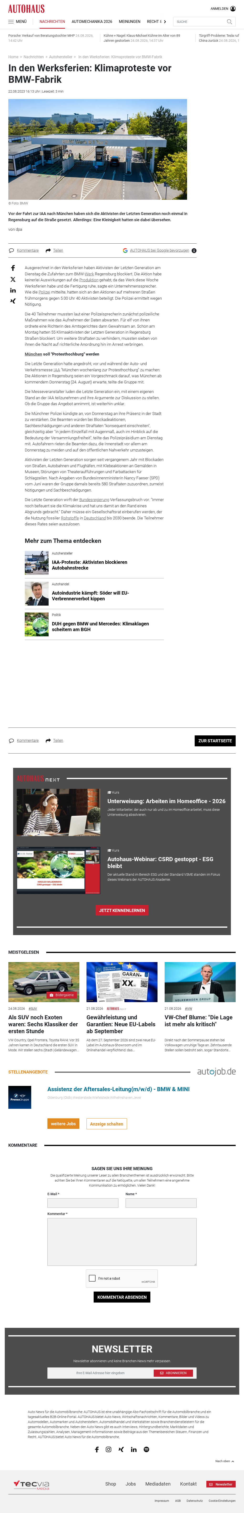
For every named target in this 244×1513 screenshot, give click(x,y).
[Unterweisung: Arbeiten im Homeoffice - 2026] (58, 812)
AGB (178, 1501)
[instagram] (108, 1449)
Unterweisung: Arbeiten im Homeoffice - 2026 (166, 801)
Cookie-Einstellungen (222, 1501)
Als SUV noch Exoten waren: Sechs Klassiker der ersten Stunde (43, 1024)
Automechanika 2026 (92, 21)
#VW (188, 1008)
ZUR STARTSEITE (215, 740)
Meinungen (129, 21)
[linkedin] (134, 1449)
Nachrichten (52, 21)
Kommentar (56, 1214)
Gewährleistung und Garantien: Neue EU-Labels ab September (120, 1024)
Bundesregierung (94, 499)
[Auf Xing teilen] (13, 301)
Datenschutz (195, 1501)
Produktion (88, 279)
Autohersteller (60, 57)
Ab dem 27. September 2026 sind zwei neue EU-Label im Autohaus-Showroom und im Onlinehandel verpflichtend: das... (121, 1045)
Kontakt (188, 1484)
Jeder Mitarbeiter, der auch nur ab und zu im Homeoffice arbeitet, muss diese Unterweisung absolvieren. (163, 812)
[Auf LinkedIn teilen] (13, 290)
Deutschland (95, 518)
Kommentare (28, 250)
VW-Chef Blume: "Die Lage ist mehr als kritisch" (199, 1021)
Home (13, 57)
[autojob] (217, 1072)
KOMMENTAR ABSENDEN (122, 1297)
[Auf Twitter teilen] (12, 279)
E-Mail (52, 1194)
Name (130, 1194)
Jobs (131, 1484)
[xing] (121, 1449)
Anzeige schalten (106, 1123)
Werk (89, 274)
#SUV (33, 1008)
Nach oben (222, 1461)
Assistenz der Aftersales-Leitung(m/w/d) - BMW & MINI (118, 1089)
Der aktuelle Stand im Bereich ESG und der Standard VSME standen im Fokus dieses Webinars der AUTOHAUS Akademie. (163, 877)
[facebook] (97, 1449)
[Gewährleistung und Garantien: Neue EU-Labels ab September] (122, 982)
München (33, 354)
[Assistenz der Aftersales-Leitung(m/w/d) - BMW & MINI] (19, 1097)
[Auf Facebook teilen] (13, 268)
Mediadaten (158, 1484)
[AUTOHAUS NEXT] (38, 778)
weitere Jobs (63, 1123)
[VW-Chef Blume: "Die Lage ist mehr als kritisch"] (200, 982)
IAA (57, 369)
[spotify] (146, 1449)
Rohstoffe (70, 518)
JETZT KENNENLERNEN (122, 910)
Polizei (44, 292)
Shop (110, 1484)
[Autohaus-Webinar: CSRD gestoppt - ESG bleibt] (58, 870)
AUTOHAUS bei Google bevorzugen (159, 250)
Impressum (162, 1501)
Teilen (58, 250)
